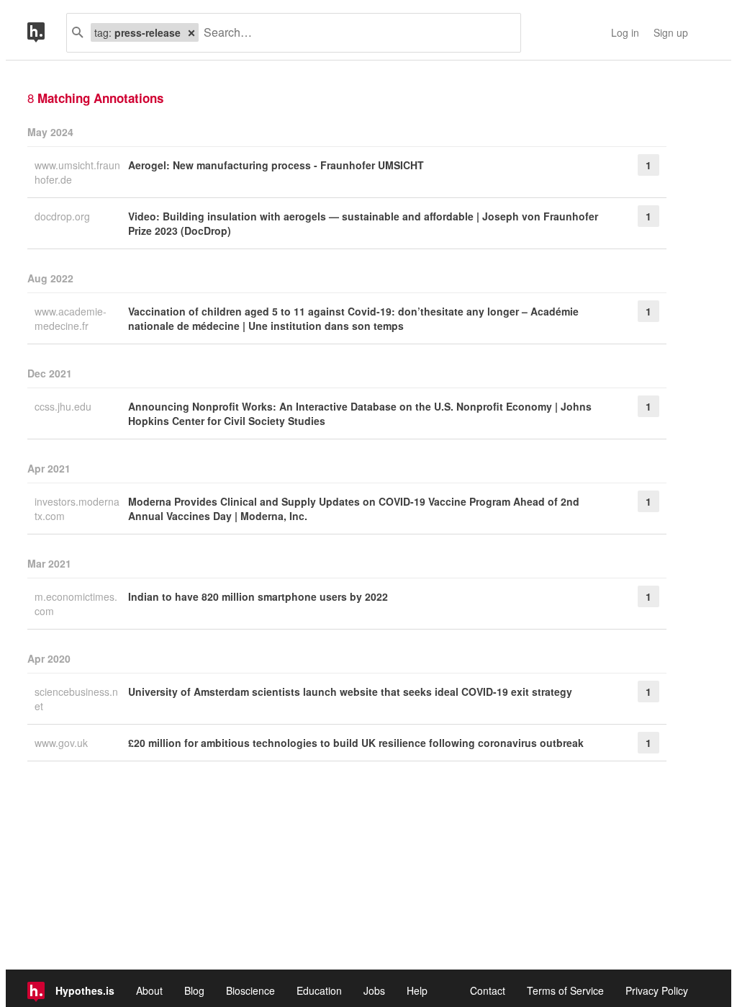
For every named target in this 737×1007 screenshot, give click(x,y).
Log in (625, 32)
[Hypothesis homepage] (46, 33)
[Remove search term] (191, 32)
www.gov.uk (63, 742)
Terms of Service (565, 990)
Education (319, 990)
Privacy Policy (656, 990)
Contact (487, 990)
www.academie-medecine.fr (71, 318)
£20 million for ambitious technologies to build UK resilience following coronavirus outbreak (356, 742)
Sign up (671, 32)
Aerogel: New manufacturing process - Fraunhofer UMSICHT (276, 165)
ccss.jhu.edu (64, 406)
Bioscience (250, 990)
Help (417, 990)
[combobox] (354, 33)
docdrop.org (64, 216)
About (149, 990)
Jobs (374, 990)
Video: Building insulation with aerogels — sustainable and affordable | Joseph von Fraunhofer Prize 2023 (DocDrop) (363, 223)
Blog (194, 990)
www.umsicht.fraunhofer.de (77, 172)
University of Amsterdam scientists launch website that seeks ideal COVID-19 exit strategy (350, 691)
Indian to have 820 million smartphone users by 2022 (258, 596)
